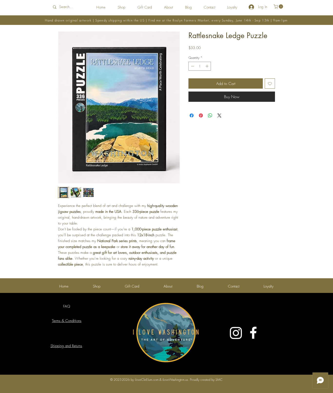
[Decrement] (192, 66)
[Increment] (207, 66)
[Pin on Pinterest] (201, 115)
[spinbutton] (200, 66)
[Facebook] (253, 333)
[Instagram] (236, 333)
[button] (279, 6)
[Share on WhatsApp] (210, 115)
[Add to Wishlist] (270, 83)
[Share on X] (219, 115)
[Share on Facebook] (192, 115)
